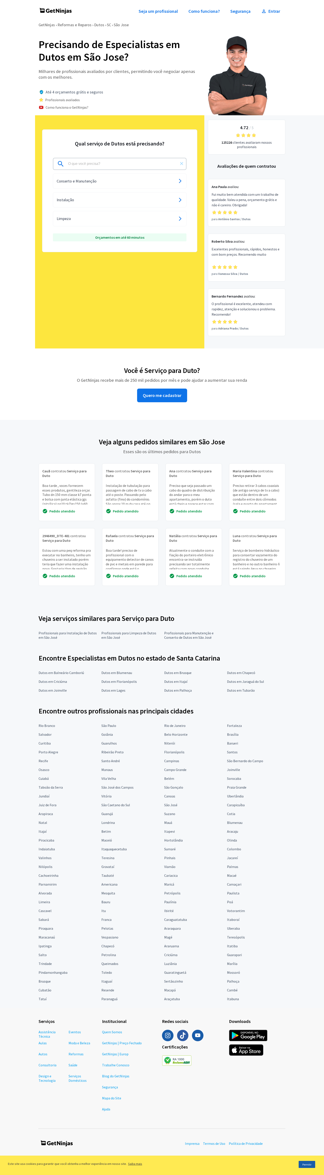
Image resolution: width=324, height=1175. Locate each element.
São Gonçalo (173, 787)
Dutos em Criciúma (53, 681)
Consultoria (47, 1065)
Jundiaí (44, 796)
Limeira (44, 902)
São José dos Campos (117, 787)
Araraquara (172, 928)
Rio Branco (47, 725)
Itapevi (169, 831)
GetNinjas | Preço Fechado (122, 1043)
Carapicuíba (236, 805)
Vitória (106, 796)
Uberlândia (235, 796)
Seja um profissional (158, 11)
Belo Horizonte (176, 734)
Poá (230, 902)
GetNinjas (47, 24)
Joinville (233, 769)
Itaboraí (233, 919)
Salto (43, 955)
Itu (103, 911)
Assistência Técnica (47, 1034)
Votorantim (236, 911)
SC (109, 24)
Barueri (232, 743)
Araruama (171, 946)
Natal (43, 822)
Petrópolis (172, 893)
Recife (43, 761)
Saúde (73, 1065)
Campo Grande (175, 769)
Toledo (106, 972)
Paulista (233, 893)
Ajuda (106, 1109)
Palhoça (233, 981)
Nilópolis (45, 866)
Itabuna (233, 999)
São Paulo (108, 725)
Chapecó (107, 946)
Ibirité (169, 911)
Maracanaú (47, 937)
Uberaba (233, 928)
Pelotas (107, 928)
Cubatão (45, 990)
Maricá (169, 884)
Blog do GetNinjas (115, 1076)
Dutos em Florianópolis (119, 681)
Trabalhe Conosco (115, 1065)
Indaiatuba (47, 849)
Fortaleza (234, 725)
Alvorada (45, 893)
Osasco (44, 769)
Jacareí (232, 858)
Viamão (169, 866)
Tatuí (43, 999)
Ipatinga (45, 946)
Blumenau (234, 822)
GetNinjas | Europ (115, 1054)
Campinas (171, 761)
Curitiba (45, 743)
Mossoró (233, 972)
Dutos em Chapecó (241, 672)
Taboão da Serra (51, 787)
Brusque (45, 981)
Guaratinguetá (175, 972)
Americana (109, 884)
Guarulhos (109, 743)
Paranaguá (109, 999)
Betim (106, 831)
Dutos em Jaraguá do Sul (245, 681)
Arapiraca (46, 814)
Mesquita (108, 893)
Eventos (75, 1032)
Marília (232, 963)
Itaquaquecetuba (114, 849)
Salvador (45, 734)
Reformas (76, 1054)
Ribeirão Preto (112, 752)
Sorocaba (234, 778)
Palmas (232, 866)
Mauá (168, 822)
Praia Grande (236, 787)
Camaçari (234, 884)
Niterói (169, 743)
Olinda (232, 840)
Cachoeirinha (48, 875)
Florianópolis (174, 752)
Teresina (107, 858)
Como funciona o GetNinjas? (67, 107)
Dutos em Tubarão (241, 690)
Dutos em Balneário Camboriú (61, 672)
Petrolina (108, 955)
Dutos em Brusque (178, 672)
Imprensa (192, 1143)
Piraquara (46, 928)
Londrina (108, 822)
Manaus (107, 769)
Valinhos (45, 858)
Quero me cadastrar (162, 395)
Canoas (169, 796)
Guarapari (234, 955)
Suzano (169, 814)
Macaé (231, 875)
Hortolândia (173, 840)
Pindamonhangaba (53, 972)
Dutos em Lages (113, 690)
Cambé (232, 990)
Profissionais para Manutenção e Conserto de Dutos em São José (189, 635)
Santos (232, 752)
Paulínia (170, 902)
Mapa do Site (111, 1098)
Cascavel (45, 911)
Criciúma (170, 955)
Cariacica (171, 875)
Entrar (274, 11)
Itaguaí (106, 981)
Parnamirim (48, 884)
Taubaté (107, 875)
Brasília (232, 734)
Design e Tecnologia (47, 1078)
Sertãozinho (173, 981)
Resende (107, 990)
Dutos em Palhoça (178, 690)
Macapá (170, 990)
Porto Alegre (48, 752)
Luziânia (170, 963)
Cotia (231, 814)
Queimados (109, 963)
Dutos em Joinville (53, 690)
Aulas (43, 1043)
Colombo (234, 849)
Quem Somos (112, 1032)
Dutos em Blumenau (116, 672)
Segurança (240, 11)
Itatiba (232, 946)
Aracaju (232, 831)
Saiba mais (135, 1164)
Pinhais (169, 858)
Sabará (44, 919)
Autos (43, 1054)
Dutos (99, 24)
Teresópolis (236, 937)
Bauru (105, 902)
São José (170, 805)
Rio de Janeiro (175, 725)
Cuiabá (44, 778)
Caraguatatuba (175, 919)
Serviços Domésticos (78, 1078)
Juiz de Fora (47, 805)
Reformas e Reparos (74, 24)
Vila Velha (108, 778)
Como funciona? (204, 11)
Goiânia (107, 734)
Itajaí (43, 831)
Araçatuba (172, 999)
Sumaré (170, 849)
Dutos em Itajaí (175, 681)
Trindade (45, 963)
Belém (169, 778)
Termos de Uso (214, 1143)
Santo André (110, 761)
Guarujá (107, 814)
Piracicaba (46, 840)
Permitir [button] (306, 1164)
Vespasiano (109, 937)
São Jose (121, 24)
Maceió (106, 840)
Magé (168, 937)
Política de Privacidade (246, 1143)
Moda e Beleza (79, 1043)
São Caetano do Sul (115, 805)
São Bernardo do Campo (245, 761)
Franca (106, 919)
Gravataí (107, 866)
